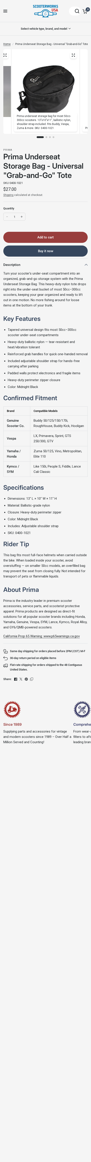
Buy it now (45, 251)
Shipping (8, 195)
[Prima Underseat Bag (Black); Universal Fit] (5, 55)
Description (11, 265)
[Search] (75, 11)
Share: (7, 679)
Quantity (8, 208)
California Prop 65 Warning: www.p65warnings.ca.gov (41, 636)
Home (7, 44)
